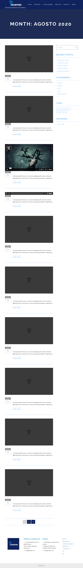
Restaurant (60, 112)
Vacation (60, 85)
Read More (17, 86)
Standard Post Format (27, 76)
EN (63, 553)
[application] (29, 193)
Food (59, 88)
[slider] (50, 193)
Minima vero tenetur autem (30, 297)
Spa (65, 112)
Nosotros (66, 541)
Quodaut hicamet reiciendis (30, 399)
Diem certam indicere (26, 500)
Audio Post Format (24, 196)
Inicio (65, 539)
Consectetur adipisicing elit (31, 348)
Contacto (66, 548)
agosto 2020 (61, 124)
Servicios (66, 546)
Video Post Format (24, 172)
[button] (74, 4)
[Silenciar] (47, 193)
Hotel (63, 109)
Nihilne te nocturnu (26, 449)
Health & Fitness (62, 94)
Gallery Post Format (26, 124)
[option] (29, 109)
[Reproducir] (6, 193)
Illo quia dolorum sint (27, 247)
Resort (68, 109)
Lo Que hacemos (68, 544)
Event (58, 109)
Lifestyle (60, 83)
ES (63, 551)
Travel (59, 91)
